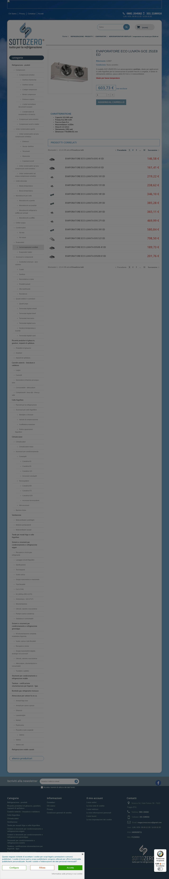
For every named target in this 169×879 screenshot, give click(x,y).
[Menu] (164, 850)
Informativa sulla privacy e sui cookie (67, 874)
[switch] (160, 869)
